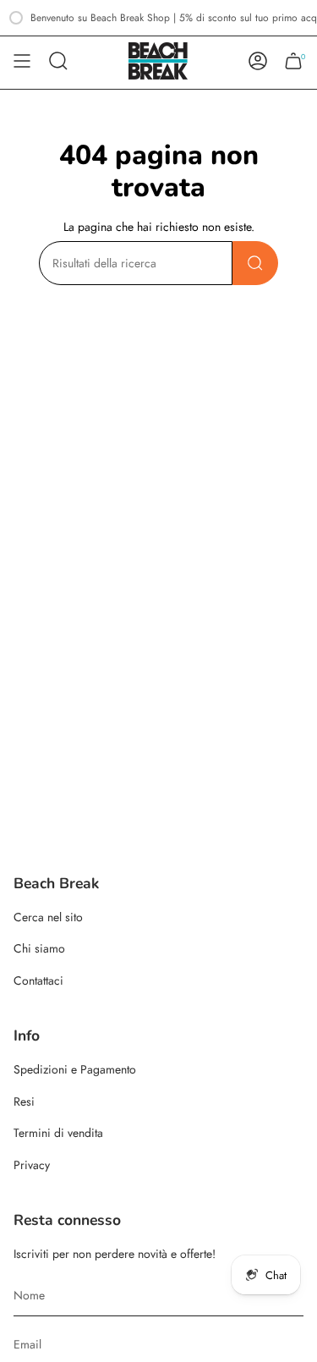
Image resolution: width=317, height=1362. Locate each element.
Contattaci (38, 980)
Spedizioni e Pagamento (75, 1069)
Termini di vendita (58, 1132)
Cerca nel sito (48, 917)
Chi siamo (39, 948)
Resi (24, 1101)
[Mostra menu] (22, 60)
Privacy (32, 1164)
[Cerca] (255, 263)
